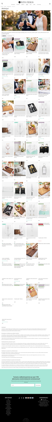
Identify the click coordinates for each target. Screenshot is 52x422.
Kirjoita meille (44, 399)
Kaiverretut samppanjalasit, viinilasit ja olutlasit (9, 343)
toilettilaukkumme (46, 345)
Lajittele (4, 35)
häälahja (39, 352)
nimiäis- (43, 354)
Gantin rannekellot (8, 347)
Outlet (34, 4)
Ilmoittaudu (38, 385)
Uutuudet (18, 4)
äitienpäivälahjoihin (4, 355)
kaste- (41, 354)
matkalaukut (17, 345)
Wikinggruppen (27, 420)
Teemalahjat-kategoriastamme (6, 357)
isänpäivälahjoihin (11, 355)
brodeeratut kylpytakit (9, 344)
